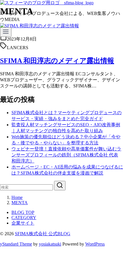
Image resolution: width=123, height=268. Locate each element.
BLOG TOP (22, 212)
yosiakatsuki (50, 244)
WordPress (95, 244)
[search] (60, 185)
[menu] (5, 32)
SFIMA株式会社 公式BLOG (42, 233)
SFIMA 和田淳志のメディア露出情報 (57, 60)
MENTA (19, 202)
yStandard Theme (16, 244)
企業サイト (22, 223)
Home (17, 197)
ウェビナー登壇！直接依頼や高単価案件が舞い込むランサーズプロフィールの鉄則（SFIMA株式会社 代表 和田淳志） (66, 154)
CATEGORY (23, 217)
